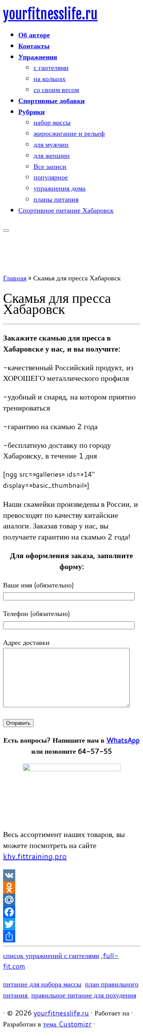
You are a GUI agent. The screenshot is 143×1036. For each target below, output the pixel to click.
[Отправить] (71, 936)
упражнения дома (59, 188)
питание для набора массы (42, 984)
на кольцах (50, 78)
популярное (51, 177)
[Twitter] (71, 924)
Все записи (50, 166)
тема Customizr (67, 1024)
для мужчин (51, 144)
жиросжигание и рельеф (69, 133)
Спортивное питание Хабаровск (66, 210)
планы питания (56, 199)
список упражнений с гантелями (51, 955)
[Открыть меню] (6, 230)
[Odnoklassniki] (71, 888)
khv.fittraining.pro (35, 856)
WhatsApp (123, 740)
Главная (14, 278)
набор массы (52, 122)
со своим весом (56, 89)
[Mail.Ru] (71, 900)
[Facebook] (71, 912)
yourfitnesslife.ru (50, 14)
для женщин (52, 155)
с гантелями (51, 67)
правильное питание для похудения (83, 995)
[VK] (71, 875)
